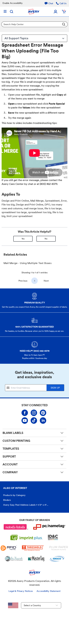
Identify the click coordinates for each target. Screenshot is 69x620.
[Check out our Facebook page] (25, 413)
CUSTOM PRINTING (16, 440)
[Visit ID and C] (53, 537)
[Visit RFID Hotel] (9, 548)
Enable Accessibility (13, 3)
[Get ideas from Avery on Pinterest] (43, 413)
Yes (23, 238)
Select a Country (32, 605)
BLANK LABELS (13, 433)
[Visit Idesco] (57, 558)
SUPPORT (9, 456)
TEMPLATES (11, 448)
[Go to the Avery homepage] (33, 11)
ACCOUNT (10, 464)
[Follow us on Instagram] (34, 413)
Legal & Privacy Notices (21, 591)
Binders (7, 500)
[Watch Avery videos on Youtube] (25, 420)
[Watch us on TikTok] (34, 420)
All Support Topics (16, 38)
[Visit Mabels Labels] (16, 527)
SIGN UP (55, 387)
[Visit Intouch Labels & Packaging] (14, 558)
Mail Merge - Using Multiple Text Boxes (28, 263)
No (46, 238)
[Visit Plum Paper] (58, 548)
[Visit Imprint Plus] (26, 537)
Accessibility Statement (48, 591)
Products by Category (14, 495)
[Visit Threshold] (33, 548)
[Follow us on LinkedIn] (43, 420)
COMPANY (10, 472)
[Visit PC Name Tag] (49, 527)
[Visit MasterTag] (36, 558)
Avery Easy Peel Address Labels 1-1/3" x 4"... (25, 505)
